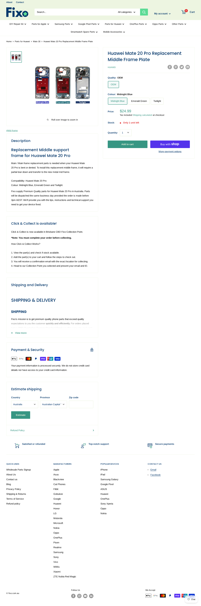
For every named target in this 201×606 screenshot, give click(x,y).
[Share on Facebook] (170, 67)
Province (45, 397)
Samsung (58, 552)
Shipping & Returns (16, 494)
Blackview (58, 479)
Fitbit (55, 489)
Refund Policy (17, 430)
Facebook (155, 474)
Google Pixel (107, 484)
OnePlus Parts (137, 24)
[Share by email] (187, 67)
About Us (11, 474)
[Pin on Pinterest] (176, 67)
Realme (57, 547)
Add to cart (127, 144)
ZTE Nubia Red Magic (64, 576)
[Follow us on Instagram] (79, 596)
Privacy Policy (13, 489)
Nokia (56, 528)
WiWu (56, 566)
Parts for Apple (39, 24)
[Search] (144, 12)
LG (55, 513)
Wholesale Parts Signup (18, 469)
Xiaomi (56, 571)
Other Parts (177, 24)
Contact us (11, 479)
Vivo (55, 562)
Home (9, 41)
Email (153, 469)
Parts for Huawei (113, 24)
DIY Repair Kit (16, 24)
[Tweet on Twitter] (181, 67)
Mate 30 (36, 41)
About (9, 2)
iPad (102, 474)
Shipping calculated (142, 115)
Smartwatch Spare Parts (83, 32)
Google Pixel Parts (87, 24)
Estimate (20, 415)
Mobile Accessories (112, 32)
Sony (56, 557)
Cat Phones (59, 484)
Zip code (73, 397)
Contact (20, 2)
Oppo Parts (158, 24)
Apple (56, 469)
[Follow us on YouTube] (85, 596)
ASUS (103, 489)
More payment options (170, 151)
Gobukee (58, 494)
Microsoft (58, 523)
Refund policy (13, 503)
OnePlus (57, 537)
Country (15, 397)
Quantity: (113, 132)
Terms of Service (15, 498)
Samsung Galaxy (109, 479)
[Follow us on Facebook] (73, 596)
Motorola (57, 518)
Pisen (56, 542)
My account (161, 13)
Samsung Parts (62, 24)
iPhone (104, 469)
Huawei (112, 67)
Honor (56, 508)
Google (57, 498)
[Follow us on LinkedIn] (91, 596)
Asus (56, 474)
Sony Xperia (106, 503)
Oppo (56, 532)
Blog (8, 484)
